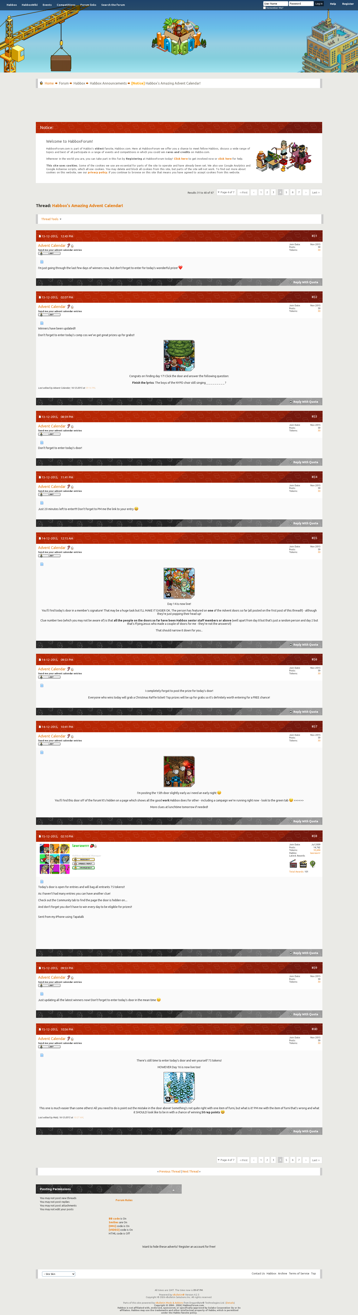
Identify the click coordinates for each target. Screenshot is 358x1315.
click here (225, 158)
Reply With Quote (305, 282)
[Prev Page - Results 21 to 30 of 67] (253, 192)
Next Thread (190, 1171)
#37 (314, 726)
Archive (282, 1273)
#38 (314, 836)
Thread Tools (49, 219)
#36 (314, 659)
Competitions (66, 4)
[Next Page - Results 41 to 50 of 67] (305, 192)
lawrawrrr (315, 853)
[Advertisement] (179, 103)
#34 (314, 477)
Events (47, 4)
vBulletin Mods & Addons (169, 1303)
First (245, 192)
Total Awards (296, 871)
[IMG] (112, 1226)
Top (313, 1273)
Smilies (114, 1222)
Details (230, 1303)
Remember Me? (274, 8)
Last (314, 192)
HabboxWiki (30, 4)
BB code (114, 1218)
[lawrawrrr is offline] (54, 859)
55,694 (316, 850)
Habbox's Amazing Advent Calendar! (87, 205)
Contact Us (258, 1273)
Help (333, 3)
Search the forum (113, 4)
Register (348, 3)
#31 (314, 236)
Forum (64, 83)
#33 (314, 416)
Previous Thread (169, 1171)
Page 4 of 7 (227, 192)
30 (319, 250)
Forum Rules (124, 1200)
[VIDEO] (114, 1229)
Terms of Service (299, 1273)
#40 (314, 1029)
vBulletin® (179, 1294)
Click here (181, 158)
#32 (314, 297)
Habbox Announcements (108, 83)
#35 (314, 538)
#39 (314, 967)
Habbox (12, 4)
